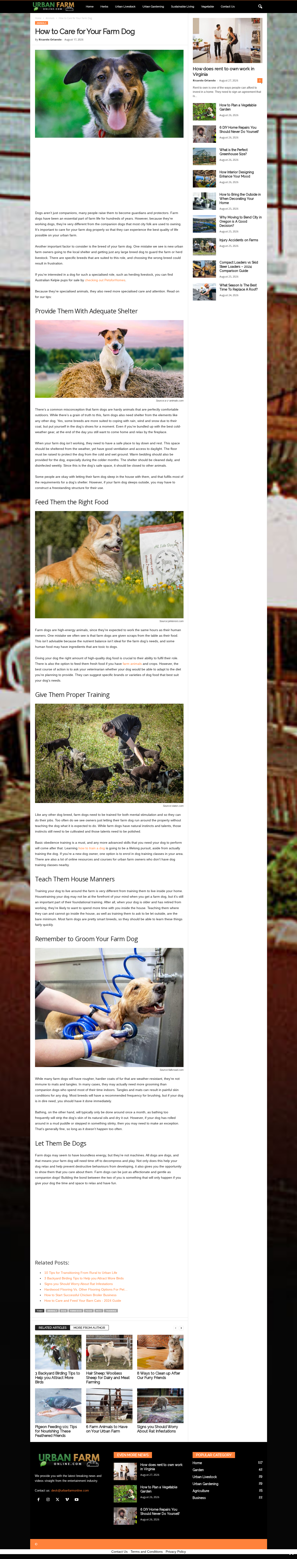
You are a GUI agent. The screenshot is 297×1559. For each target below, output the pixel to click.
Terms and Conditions (147, 1551)
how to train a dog (91, 848)
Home (90, 6)
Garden (198, 1470)
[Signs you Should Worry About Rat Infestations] (160, 1405)
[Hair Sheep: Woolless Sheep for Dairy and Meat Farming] (109, 1352)
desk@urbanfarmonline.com (70, 1490)
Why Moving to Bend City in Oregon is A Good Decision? (241, 221)
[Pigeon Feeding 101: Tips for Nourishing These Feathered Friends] (58, 1405)
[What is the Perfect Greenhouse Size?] (204, 156)
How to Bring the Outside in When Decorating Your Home (240, 199)
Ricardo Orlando (50, 39)
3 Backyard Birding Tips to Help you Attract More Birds (57, 1377)
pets (99, 1310)
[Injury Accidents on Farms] (204, 246)
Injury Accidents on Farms (239, 240)
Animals (50, 18)
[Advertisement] (109, 175)
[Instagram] (49, 1500)
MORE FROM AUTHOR (89, 1327)
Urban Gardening (153, 6)
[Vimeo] (68, 1500)
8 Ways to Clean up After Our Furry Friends (158, 1375)
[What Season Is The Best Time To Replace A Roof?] (204, 292)
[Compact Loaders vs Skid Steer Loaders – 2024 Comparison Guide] (204, 269)
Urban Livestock (125, 6)
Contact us (228, 6)
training (111, 1310)
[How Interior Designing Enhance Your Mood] (204, 178)
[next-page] (181, 1327)
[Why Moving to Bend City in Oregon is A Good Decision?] (204, 224)
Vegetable (207, 6)
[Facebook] (39, 1500)
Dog (63, 1310)
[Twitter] (58, 1500)
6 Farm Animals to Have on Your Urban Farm (106, 1429)
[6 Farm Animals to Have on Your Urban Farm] (109, 1405)
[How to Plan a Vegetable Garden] (204, 111)
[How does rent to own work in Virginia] (227, 40)
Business (199, 1498)
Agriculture (201, 1491)
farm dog (76, 1310)
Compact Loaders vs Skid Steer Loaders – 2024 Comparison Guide (239, 267)
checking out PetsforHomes (105, 280)
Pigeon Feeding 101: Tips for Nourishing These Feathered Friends (56, 1431)
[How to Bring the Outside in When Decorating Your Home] (204, 201)
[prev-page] (175, 1327)
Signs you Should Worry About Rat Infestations (157, 1429)
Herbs (104, 6)
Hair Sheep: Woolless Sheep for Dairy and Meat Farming (108, 1377)
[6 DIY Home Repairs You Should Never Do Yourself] (204, 134)
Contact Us (119, 1551)
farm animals (132, 664)
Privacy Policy (176, 1551)
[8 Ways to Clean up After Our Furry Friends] (160, 1352)
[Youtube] (77, 1500)
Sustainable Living (182, 6)
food (89, 1310)
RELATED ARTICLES (52, 1327)
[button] (260, 7)
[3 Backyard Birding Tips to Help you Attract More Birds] (58, 1352)
